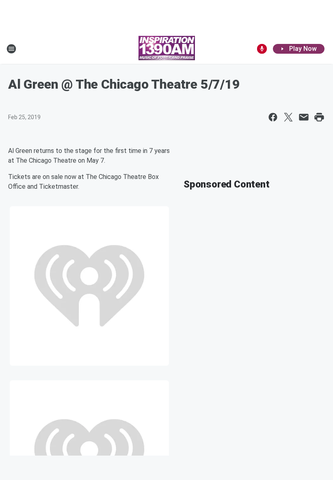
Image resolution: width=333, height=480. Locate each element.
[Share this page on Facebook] (273, 117)
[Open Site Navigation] (11, 49)
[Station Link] (166, 49)
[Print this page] (319, 117)
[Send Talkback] (262, 49)
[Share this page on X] (288, 117)
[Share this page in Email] (303, 117)
